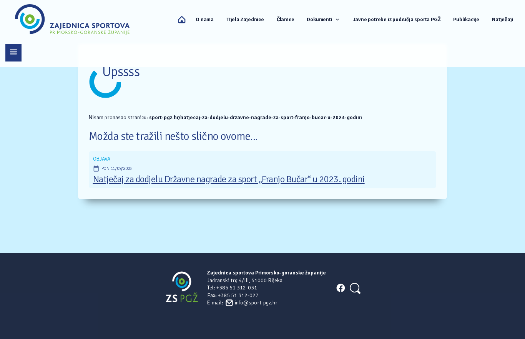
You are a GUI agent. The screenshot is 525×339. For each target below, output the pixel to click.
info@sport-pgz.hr (255, 302)
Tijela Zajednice (245, 19)
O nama (205, 19)
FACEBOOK (340, 287)
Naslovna (181, 19)
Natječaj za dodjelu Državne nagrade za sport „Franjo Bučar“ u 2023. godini (229, 179)
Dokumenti (319, 19)
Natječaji (502, 19)
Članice (285, 19)
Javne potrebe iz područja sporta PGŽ (397, 19)
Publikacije (466, 19)
